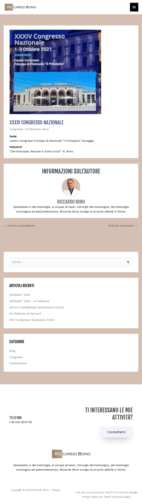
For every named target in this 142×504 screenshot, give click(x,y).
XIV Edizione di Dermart (25, 313)
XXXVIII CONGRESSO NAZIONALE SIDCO (36, 307)
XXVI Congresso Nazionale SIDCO (32, 320)
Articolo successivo (123, 225)
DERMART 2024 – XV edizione (29, 301)
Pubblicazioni (18, 363)
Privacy (56, 490)
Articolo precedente (19, 225)
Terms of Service (114, 496)
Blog (12, 351)
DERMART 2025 (19, 295)
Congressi (16, 129)
